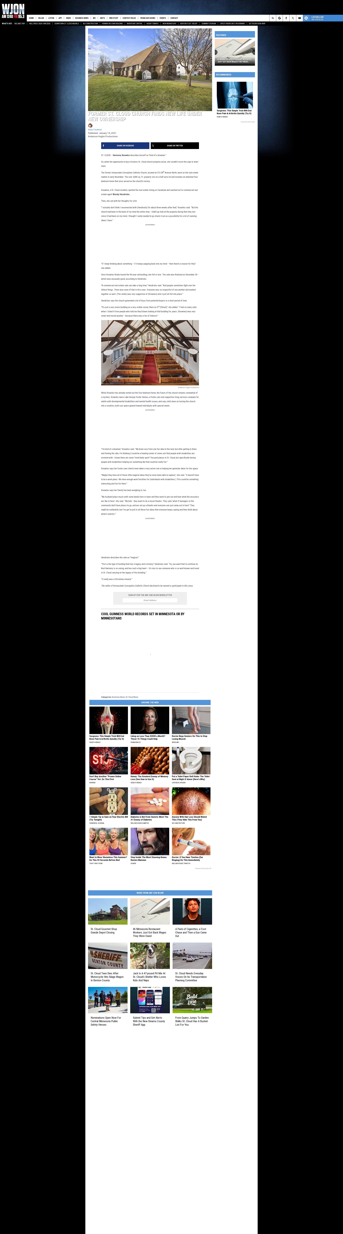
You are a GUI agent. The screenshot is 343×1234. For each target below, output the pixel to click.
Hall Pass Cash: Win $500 (39, 24)
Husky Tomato (153, 24)
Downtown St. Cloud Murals (67, 24)
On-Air (41, 18)
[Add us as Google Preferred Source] (279, 18)
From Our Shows (147, 18)
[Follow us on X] (293, 18)
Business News (82, 18)
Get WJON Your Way (257, 24)
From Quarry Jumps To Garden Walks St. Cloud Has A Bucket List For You (192, 1021)
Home (31, 18)
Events (163, 18)
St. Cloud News (132, 697)
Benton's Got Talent (188, 24)
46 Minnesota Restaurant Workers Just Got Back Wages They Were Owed (149, 932)
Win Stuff (113, 18)
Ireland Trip (19, 24)
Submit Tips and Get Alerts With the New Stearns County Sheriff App (149, 1021)
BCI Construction (90, 24)
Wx (94, 18)
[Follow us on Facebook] (286, 18)
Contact (174, 18)
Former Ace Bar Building (112, 24)
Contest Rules (129, 18)
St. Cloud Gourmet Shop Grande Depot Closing (104, 930)
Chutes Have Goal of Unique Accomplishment (231, 60)
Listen (51, 18)
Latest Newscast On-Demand (232, 24)
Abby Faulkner (95, 129)
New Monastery (169, 24)
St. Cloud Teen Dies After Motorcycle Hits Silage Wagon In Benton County (107, 977)
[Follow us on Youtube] (299, 18)
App (60, 18)
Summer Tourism (209, 24)
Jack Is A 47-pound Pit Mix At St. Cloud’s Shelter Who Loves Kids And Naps (149, 977)
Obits (102, 18)
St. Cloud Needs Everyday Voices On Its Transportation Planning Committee (191, 977)
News (68, 18)
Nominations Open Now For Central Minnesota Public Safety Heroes (106, 1021)
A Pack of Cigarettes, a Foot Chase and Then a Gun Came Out (191, 932)
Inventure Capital (134, 24)
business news (118, 697)
